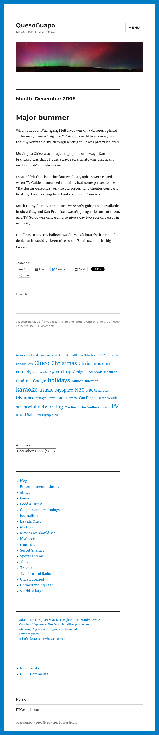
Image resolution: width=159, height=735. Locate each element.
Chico (41, 363)
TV (31, 326)
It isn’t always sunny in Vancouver (42, 639)
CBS (30, 364)
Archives (23, 445)
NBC (79, 390)
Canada (21, 364)
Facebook (94, 372)
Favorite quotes (29, 634)
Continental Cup (43, 372)
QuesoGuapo (35, 25)
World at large (93, 321)
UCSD (19, 415)
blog (23, 481)
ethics (25, 492)
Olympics (25, 397)
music (46, 390)
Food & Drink (31, 504)
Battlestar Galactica (83, 355)
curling (63, 372)
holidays (59, 380)
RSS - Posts (29, 668)
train (105, 407)
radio (62, 397)
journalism (29, 515)
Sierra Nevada (107, 398)
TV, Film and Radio (70, 321)
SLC (19, 407)
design (78, 372)
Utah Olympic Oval (47, 415)
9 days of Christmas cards (34, 355)
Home (21, 699)
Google (39, 380)
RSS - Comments (34, 674)
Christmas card (95, 363)
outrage (41, 398)
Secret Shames (32, 550)
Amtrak (64, 355)
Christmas (64, 363)
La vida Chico (31, 521)
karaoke (26, 389)
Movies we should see (37, 533)
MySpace (50, 321)
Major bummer (42, 117)
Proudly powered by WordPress (56, 722)
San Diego (87, 398)
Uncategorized (32, 579)
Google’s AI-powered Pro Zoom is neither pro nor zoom (56, 624)
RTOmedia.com (29, 710)
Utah (29, 415)
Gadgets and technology (40, 510)
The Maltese (90, 407)
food (20, 381)
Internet (91, 381)
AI (56, 355)
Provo (51, 398)
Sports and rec (32, 556)
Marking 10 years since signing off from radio (49, 629)
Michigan (28, 527)
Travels (26, 568)
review (73, 398)
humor (77, 381)
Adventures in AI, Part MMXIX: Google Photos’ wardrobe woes (60, 620)
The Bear (71, 407)
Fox (28, 381)
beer (101, 355)
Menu (134, 28)
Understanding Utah (37, 585)
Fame (24, 498)
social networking (43, 407)
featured (110, 372)
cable (115, 355)
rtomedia (27, 544)
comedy (23, 371)
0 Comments (45, 326)
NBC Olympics (97, 390)
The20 (25, 562)
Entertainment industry (39, 486)
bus (109, 355)
